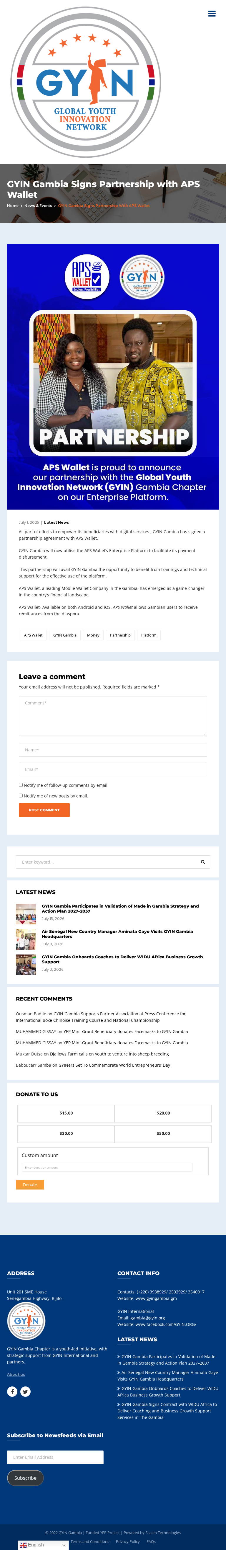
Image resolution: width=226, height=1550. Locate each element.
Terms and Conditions (90, 1541)
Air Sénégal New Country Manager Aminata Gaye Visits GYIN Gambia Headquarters (117, 934)
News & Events (38, 205)
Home (13, 205)
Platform (149, 635)
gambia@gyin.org (148, 1318)
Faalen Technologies (163, 1532)
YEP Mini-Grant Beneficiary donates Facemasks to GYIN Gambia (126, 1031)
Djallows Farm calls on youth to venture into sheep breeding (109, 1054)
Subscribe (25, 1478)
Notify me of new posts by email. (56, 796)
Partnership (120, 635)
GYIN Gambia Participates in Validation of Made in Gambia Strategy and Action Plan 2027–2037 (120, 908)
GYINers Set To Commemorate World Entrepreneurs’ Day (114, 1065)
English (35, 1544)
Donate (30, 1184)
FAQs (151, 1541)
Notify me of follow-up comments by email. (66, 785)
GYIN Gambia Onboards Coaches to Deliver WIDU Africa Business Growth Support (122, 959)
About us (16, 1375)
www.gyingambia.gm (156, 1298)
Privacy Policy (128, 1541)
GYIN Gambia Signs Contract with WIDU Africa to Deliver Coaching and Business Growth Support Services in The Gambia (167, 1410)
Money (93, 635)
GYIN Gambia (65, 635)
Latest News (56, 522)
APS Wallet (33, 635)
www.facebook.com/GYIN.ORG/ (166, 1324)
